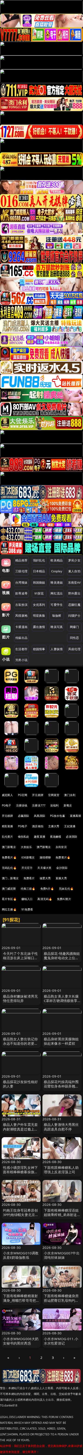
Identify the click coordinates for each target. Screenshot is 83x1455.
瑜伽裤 (56, 615)
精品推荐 (21, 560)
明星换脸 (39, 615)
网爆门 (74, 627)
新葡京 (68, 805)
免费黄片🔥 (63, 857)
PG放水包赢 (57, 816)
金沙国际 (62, 868)
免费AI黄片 (64, 899)
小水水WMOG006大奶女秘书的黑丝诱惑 (21, 1340)
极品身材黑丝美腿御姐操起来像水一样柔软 (61, 1041)
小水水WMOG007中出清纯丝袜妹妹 (62, 1255)
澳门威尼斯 (9, 889)
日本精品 (39, 571)
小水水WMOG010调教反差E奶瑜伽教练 (21, 1255)
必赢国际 (23, 816)
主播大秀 (53, 826)
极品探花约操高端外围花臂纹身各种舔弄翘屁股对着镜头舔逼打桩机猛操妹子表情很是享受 (61, 1088)
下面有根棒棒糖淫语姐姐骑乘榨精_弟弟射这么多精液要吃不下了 (61, 1214)
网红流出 (56, 593)
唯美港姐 (56, 582)
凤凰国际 (39, 816)
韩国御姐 (39, 582)
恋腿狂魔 (74, 605)
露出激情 (39, 627)
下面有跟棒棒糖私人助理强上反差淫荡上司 (61, 1169)
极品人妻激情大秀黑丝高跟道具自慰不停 (61, 1126)
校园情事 (39, 649)
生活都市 (21, 649)
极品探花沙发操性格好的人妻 (20, 1083)
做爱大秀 (45, 878)
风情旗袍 (21, 615)
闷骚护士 (74, 615)
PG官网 (22, 795)
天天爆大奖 (44, 868)
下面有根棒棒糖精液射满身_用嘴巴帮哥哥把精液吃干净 (20, 1300)
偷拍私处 (23, 837)
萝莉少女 (74, 560)
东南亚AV (74, 582)
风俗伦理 (74, 649)
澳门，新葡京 (10, 878)
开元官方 (27, 868)
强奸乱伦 (39, 560)
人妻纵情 (56, 649)
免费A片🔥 (47, 889)
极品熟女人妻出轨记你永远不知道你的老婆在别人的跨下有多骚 (20, 1043)
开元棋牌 (37, 795)
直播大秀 (61, 878)
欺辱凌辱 (21, 593)
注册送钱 (21, 805)
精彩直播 (7, 826)
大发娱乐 (26, 847)
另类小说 (21, 660)
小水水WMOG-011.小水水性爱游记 (61, 1340)
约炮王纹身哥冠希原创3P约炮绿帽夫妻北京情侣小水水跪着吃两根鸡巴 (21, 1217)
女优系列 (39, 605)
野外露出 (74, 593)
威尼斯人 (7, 795)
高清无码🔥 (44, 899)
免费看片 (29, 878)
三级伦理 (21, 571)
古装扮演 (21, 605)
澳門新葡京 (44, 847)
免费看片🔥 (9, 857)
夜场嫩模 (55, 837)
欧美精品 (56, 560)
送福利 (54, 805)
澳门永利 (69, 795)
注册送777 (38, 805)
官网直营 (53, 795)
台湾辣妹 (21, 582)
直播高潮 (75, 816)
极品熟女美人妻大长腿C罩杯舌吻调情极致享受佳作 (61, 1000)
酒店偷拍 (37, 826)
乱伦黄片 (7, 837)
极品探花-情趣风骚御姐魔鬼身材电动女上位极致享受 (62, 958)
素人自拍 (74, 571)
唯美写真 (56, 627)
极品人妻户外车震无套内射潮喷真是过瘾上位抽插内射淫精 (20, 1129)
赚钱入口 (27, 899)
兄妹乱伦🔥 (66, 889)
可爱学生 (56, 605)
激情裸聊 (45, 857)
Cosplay (56, 571)
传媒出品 (21, 638)
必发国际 (71, 837)
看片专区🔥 (9, 899)
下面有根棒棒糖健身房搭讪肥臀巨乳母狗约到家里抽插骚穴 (61, 1300)
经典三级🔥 (28, 889)
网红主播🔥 (9, 909)
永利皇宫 (61, 847)
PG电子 (6, 805)
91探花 (39, 593)
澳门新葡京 (9, 847)
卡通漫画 (21, 627)
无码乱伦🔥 (9, 868)
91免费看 (27, 909)
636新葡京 (28, 857)
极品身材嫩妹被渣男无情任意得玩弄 (20, 998)
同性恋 (74, 638)
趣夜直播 (39, 837)
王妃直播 (69, 826)
